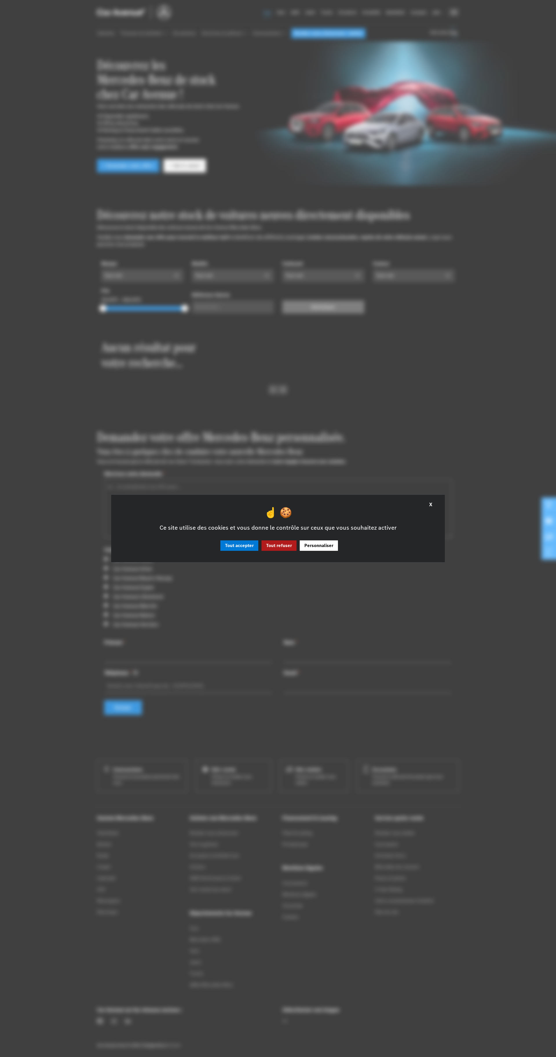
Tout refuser (279, 545)
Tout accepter (239, 545)
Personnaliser (318, 545)
